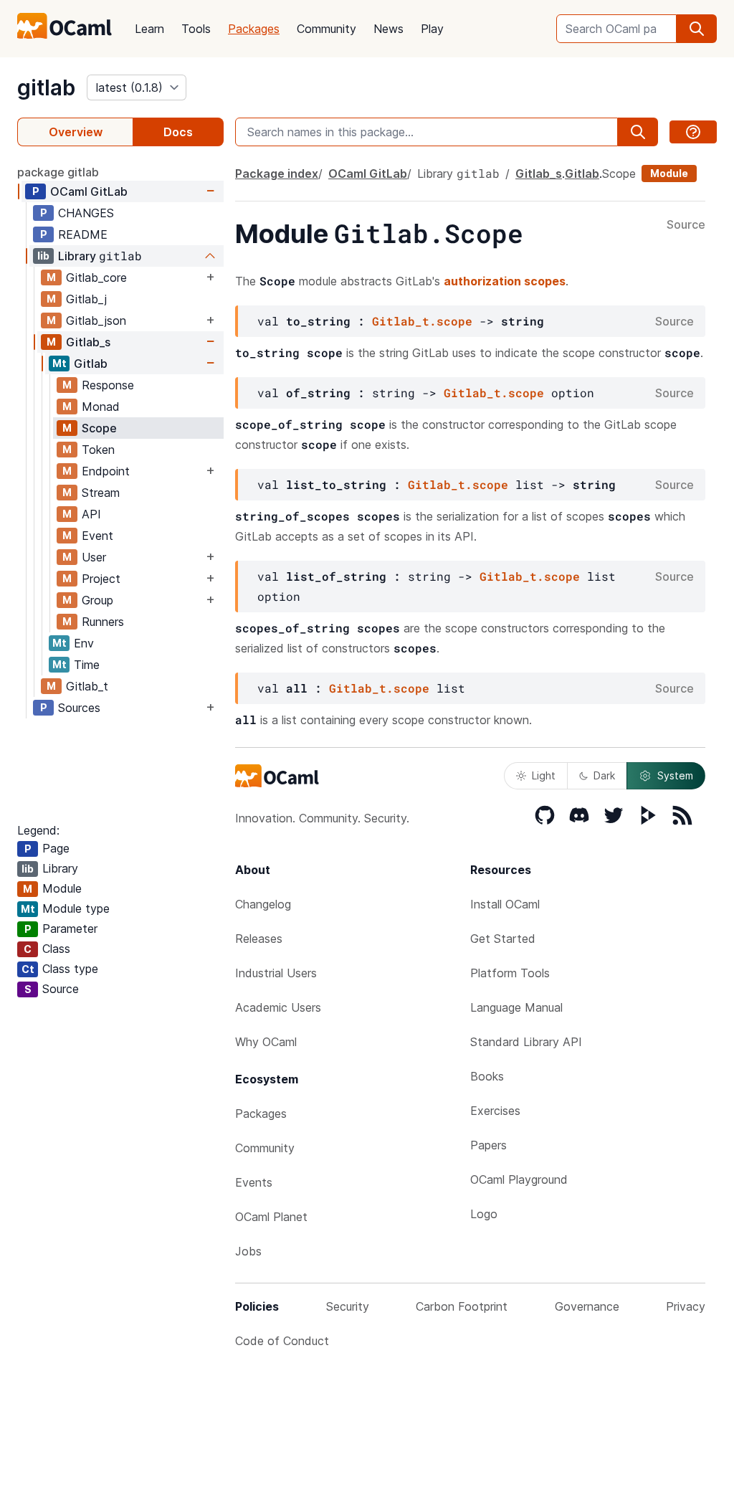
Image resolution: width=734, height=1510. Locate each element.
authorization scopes (505, 281)
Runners (103, 621)
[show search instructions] (693, 131)
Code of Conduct (282, 1341)
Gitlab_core (96, 277)
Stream (101, 492)
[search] (697, 28)
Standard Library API (526, 1042)
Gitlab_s (88, 342)
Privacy (685, 1306)
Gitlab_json (96, 320)
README (83, 234)
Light (544, 775)
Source (686, 225)
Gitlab (91, 363)
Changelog (263, 904)
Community (326, 29)
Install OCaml (505, 904)
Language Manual (516, 1007)
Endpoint (106, 471)
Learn (149, 29)
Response (108, 385)
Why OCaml (266, 1042)
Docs (178, 132)
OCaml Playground (519, 1179)
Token (98, 449)
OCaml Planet (271, 1217)
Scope (99, 428)
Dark (604, 775)
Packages (254, 29)
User (94, 557)
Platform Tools (510, 973)
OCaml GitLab (89, 191)
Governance (587, 1306)
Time (87, 664)
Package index (276, 173)
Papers (488, 1145)
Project (101, 578)
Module (669, 173)
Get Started (502, 938)
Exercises (495, 1110)
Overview (76, 132)
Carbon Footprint (461, 1306)
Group (97, 600)
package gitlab (58, 172)
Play (432, 29)
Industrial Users (276, 973)
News (388, 29)
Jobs (248, 1251)
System (675, 775)
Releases (258, 938)
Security (347, 1306)
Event (97, 535)
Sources (79, 708)
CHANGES (86, 213)
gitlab (46, 87)
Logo (483, 1214)
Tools (196, 29)
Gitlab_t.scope (422, 320)
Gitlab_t (87, 686)
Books (487, 1076)
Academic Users (278, 1007)
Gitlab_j (86, 299)
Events (253, 1182)
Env (84, 643)
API (91, 514)
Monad (101, 406)
